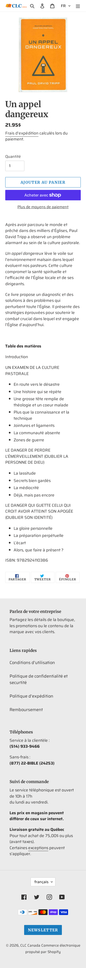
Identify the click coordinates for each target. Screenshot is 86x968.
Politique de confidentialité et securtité (39, 679)
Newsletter (43, 930)
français (41, 882)
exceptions (38, 848)
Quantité (13, 156)
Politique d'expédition (31, 696)
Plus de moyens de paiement (43, 207)
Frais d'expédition (21, 133)
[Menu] (78, 5)
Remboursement (26, 709)
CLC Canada (30, 945)
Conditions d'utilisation (32, 662)
